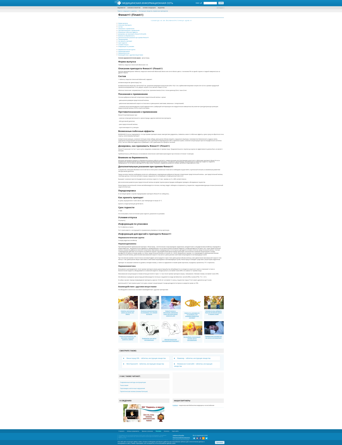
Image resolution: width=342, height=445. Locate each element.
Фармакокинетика (123, 53)
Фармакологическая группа (126, 49)
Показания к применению (126, 28)
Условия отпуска (123, 44)
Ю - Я (189, 20)
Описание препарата (125, 25)
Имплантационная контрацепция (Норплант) (170, 340)
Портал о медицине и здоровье (127, 11)
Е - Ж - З (161, 20)
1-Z (152, 20)
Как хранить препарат (125, 41)
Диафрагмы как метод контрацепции (149, 339)
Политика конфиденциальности (181, 437)
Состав (120, 27)
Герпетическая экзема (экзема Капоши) (134, 391)
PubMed (175, 405)
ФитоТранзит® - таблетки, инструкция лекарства (145, 364)
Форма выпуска (123, 23)
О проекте (121, 431)
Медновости (121, 8)
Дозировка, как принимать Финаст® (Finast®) (132, 34)
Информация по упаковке (126, 46)
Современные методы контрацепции (133, 382)
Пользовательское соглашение (181, 440)
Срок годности (122, 43)
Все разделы (220, 8)
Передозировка (123, 39)
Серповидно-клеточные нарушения (132, 388)
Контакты (166, 431)
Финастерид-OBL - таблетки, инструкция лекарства (146, 358)
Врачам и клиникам (147, 431)
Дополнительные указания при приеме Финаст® (133, 37)
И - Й (165, 20)
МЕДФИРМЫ (161, 8)
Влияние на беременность (126, 36)
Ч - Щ (184, 20)
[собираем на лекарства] (143, 415)
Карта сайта (175, 431)
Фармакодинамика (124, 51)
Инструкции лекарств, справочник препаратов (153, 11)
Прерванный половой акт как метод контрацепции (213, 337)
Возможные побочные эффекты (128, 32)
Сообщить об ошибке (178, 435)
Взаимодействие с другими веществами (130, 55)
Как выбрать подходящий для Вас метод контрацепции (192, 338)
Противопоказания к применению (129, 30)
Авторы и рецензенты (133, 431)
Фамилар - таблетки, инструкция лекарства (193, 358)
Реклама (158, 431)
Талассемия (124, 385)
